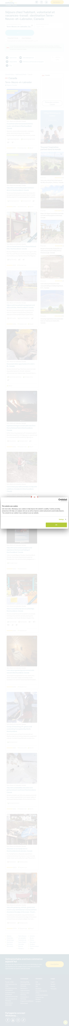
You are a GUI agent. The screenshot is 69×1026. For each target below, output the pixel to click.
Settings (61, 519)
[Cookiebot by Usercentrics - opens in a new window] (59, 500)
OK (56, 524)
